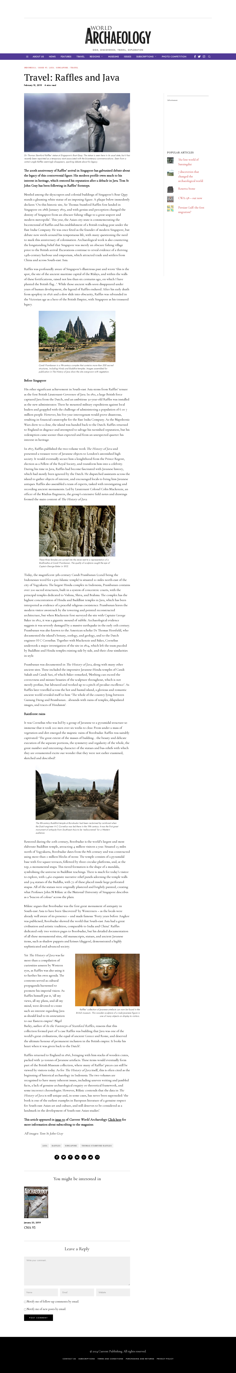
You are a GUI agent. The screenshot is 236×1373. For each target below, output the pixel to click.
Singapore (62, 67)
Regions (95, 56)
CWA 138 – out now (190, 198)
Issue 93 (42, 67)
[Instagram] (204, 57)
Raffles (56, 1145)
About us (38, 56)
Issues (127, 56)
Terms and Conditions (110, 1358)
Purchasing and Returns (140, 1358)
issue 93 (60, 1120)
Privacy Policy (165, 1358)
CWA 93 (29, 1227)
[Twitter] (199, 57)
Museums (113, 56)
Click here (114, 1120)
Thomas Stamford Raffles (97, 1145)
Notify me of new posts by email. (46, 1309)
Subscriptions (144, 56)
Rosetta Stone (186, 188)
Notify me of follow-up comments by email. (53, 1301)
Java (51, 67)
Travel (80, 56)
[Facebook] (195, 57)
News (52, 56)
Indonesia (30, 67)
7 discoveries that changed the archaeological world (190, 176)
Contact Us (69, 1358)
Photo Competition (174, 56)
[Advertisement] (191, 255)
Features (66, 56)
